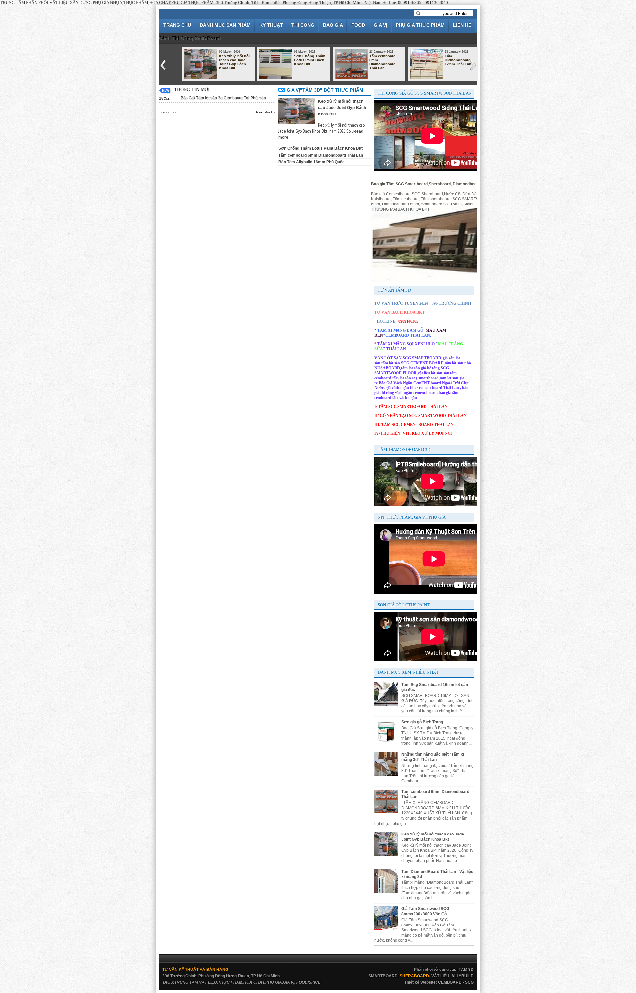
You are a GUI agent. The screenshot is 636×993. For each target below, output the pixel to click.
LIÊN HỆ (462, 25)
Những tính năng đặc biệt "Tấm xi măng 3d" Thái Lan (432, 757)
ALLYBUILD (462, 976)
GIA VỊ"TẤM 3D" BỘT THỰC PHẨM (325, 90)
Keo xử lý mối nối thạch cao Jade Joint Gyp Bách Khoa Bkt (234, 62)
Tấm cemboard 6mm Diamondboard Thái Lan (382, 62)
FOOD (358, 25)
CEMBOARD (450, 982)
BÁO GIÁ (333, 25)
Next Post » (265, 112)
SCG (469, 982)
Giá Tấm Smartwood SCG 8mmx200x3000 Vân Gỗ (425, 911)
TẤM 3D (466, 969)
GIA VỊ (380, 25)
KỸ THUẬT (271, 25)
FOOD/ (302, 982)
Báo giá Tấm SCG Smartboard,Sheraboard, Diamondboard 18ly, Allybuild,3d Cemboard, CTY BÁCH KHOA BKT (475, 184)
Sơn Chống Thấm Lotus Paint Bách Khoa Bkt (309, 60)
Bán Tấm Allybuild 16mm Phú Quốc (311, 162)
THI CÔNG (303, 25)
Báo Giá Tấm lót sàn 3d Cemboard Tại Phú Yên (223, 98)
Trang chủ (167, 112)
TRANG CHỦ (177, 25)
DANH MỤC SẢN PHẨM (225, 25)
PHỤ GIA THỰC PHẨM (420, 25)
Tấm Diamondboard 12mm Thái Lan (458, 60)
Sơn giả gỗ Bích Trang (422, 722)
